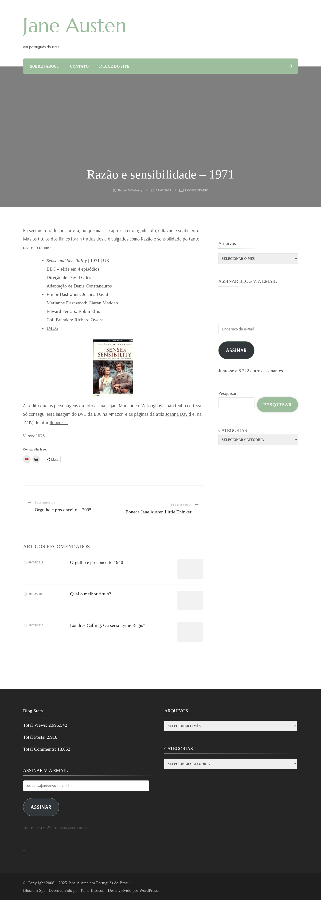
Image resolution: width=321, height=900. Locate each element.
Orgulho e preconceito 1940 (96, 562)
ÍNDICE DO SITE (114, 66)
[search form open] (290, 66)
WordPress (148, 890)
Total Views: (35, 725)
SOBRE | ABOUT (44, 66)
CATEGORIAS (232, 430)
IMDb (52, 328)
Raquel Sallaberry (130, 190)
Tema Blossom (93, 890)
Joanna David (178, 414)
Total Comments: (40, 749)
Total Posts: (35, 737)
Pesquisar (227, 393)
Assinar (236, 350)
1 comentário (196, 190)
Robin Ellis (59, 422)
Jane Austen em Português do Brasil (99, 883)
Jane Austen (74, 25)
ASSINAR (41, 806)
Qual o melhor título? (90, 593)
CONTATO (79, 66)
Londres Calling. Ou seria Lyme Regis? (107, 625)
